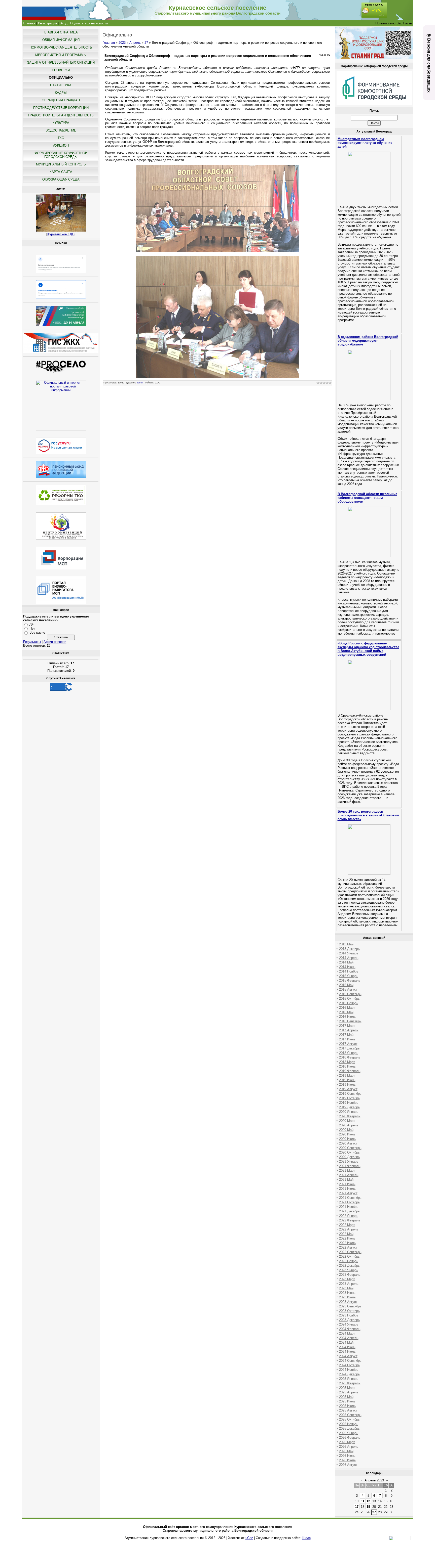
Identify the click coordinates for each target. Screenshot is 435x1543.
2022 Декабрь (349, 1265)
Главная (29, 23)
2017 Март (347, 1026)
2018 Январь (348, 1053)
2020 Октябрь (349, 1152)
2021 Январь (348, 1161)
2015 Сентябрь (350, 994)
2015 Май (346, 985)
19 (368, 1507)
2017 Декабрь (349, 1048)
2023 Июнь (347, 1293)
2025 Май (346, 1397)
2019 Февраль (349, 1071)
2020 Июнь (347, 1134)
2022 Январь (348, 1216)
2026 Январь (348, 1433)
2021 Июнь (347, 1184)
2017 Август (348, 1044)
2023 (122, 43)
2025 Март (347, 1388)
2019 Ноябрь (348, 1103)
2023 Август (348, 1302)
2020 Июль (347, 1139)
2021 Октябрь (349, 1202)
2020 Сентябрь (350, 1148)
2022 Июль (347, 1243)
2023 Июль (347, 1297)
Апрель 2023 (374, 1480)
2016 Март (347, 1007)
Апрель (135, 43)
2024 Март (347, 1333)
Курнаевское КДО (61, 234)
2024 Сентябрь (350, 1360)
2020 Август (348, 1143)
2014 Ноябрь (348, 971)
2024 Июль (347, 1351)
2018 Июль (347, 1066)
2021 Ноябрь (348, 1207)
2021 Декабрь (349, 1211)
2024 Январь (348, 1324)
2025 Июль (347, 1406)
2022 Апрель (348, 1229)
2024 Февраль (349, 1329)
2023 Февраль (349, 1274)
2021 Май (346, 1179)
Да (31, 624)
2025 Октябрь (349, 1419)
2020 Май (346, 1130)
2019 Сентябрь (350, 1093)
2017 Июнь (347, 1039)
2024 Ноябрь (348, 1370)
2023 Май (346, 1288)
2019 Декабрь (349, 1107)
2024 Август (348, 1356)
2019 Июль (347, 1084)
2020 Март (347, 1121)
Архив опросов (55, 642)
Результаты (32, 642)
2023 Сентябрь (350, 1306)
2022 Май (346, 1234)
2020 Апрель (348, 1125)
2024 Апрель (348, 1338)
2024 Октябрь (349, 1365)
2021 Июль (347, 1189)
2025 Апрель (348, 1392)
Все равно (37, 632)
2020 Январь (348, 1112)
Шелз (306, 1538)
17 (356, 1507)
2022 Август (348, 1247)
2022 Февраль (349, 1220)
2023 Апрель (348, 1284)
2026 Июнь (347, 1456)
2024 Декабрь (349, 1374)
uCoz (249, 1538)
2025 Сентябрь (350, 1415)
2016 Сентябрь (350, 1021)
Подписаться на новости (89, 23)
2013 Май (346, 944)
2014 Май (346, 962)
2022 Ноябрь (348, 1261)
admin (140, 382)
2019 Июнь (347, 1080)
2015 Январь (348, 976)
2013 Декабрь (349, 949)
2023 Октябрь (349, 1311)
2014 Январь (348, 953)
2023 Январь (348, 1270)
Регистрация (47, 23)
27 (146, 43)
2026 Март (347, 1442)
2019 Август (348, 1089)
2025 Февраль (349, 1383)
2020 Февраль (349, 1116)
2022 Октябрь (349, 1256)
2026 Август (348, 1465)
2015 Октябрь (349, 998)
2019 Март (347, 1075)
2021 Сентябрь (350, 1198)
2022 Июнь (347, 1238)
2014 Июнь (347, 967)
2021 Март (347, 1170)
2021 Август (348, 1193)
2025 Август (348, 1410)
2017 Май (346, 1035)
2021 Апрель (348, 1175)
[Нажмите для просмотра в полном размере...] (217, 251)
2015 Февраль (349, 980)
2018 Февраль (349, 1057)
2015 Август (348, 989)
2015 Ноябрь (348, 1003)
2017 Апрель (348, 1030)
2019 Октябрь (349, 1098)
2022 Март (347, 1225)
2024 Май (346, 1342)
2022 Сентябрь (350, 1252)
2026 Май (346, 1451)
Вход (63, 23)
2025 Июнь (347, 1401)
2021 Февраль (349, 1166)
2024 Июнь (347, 1347)
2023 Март (347, 1279)
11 (362, 1501)
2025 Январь (348, 1379)
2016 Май (346, 1012)
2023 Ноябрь (348, 1315)
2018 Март (347, 1062)
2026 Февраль (349, 1437)
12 (368, 1501)
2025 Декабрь (349, 1428)
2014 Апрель (348, 958)
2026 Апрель (348, 1446)
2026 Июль (347, 1460)
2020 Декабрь (349, 1157)
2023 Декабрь (349, 1320)
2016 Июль (347, 1017)
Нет (32, 628)
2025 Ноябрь (348, 1424)
